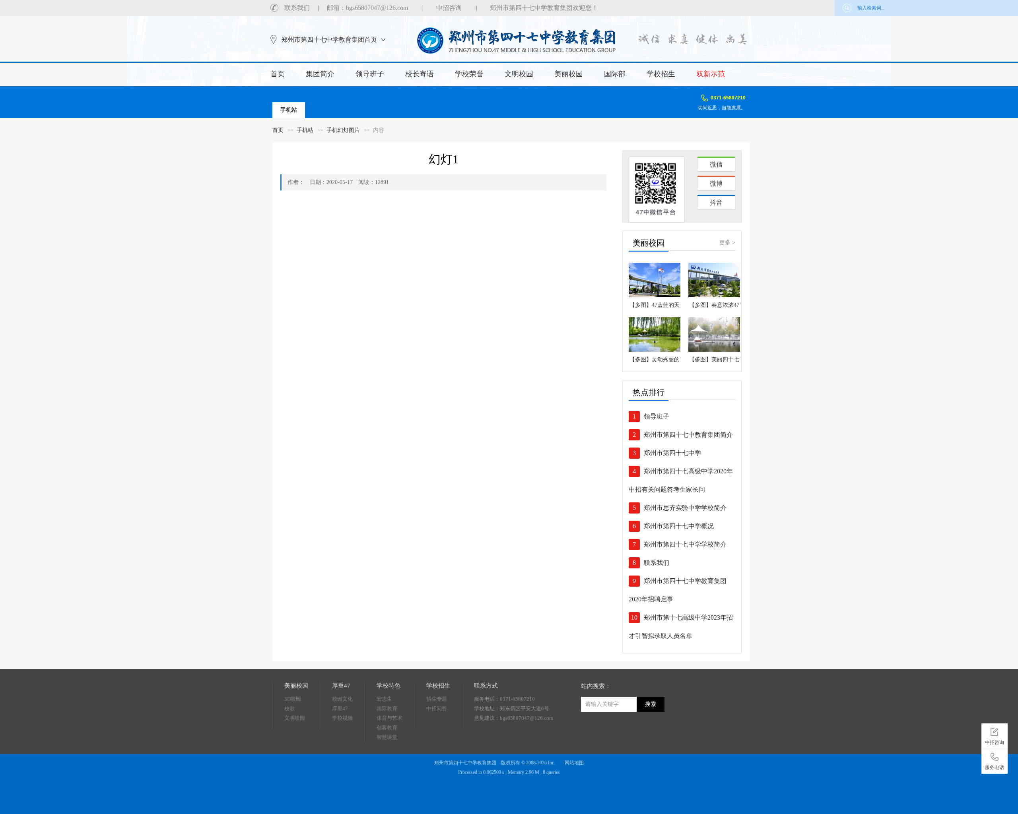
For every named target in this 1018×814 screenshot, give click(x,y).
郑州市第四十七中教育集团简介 (688, 434)
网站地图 (574, 763)
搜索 (650, 704)
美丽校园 (568, 74)
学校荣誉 (469, 74)
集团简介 (320, 74)
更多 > (727, 243)
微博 (716, 183)
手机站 (305, 130)
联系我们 (297, 7)
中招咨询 (449, 7)
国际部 (615, 74)
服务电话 (994, 767)
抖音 (716, 202)
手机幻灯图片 (343, 130)
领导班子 (370, 74)
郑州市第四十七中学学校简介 (685, 544)
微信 (716, 164)
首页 (277, 74)
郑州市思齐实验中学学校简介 (685, 507)
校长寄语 (419, 74)
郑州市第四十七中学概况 (679, 526)
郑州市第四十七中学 (672, 453)
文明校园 (519, 74)
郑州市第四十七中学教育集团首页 (329, 39)
